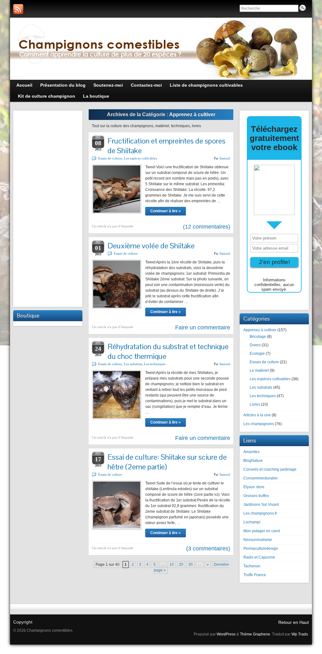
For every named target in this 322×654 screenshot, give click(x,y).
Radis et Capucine (259, 557)
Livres (255, 404)
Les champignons (258, 424)
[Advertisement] (48, 208)
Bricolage (258, 336)
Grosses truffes (256, 496)
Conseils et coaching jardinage (270, 469)
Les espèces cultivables (140, 158)
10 (171, 564)
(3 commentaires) (208, 548)
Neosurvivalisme (257, 540)
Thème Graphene (255, 634)
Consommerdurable (260, 478)
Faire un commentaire (202, 327)
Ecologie (257, 353)
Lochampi (251, 522)
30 (190, 564)
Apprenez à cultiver (259, 330)
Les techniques (154, 364)
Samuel (224, 158)
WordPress (226, 634)
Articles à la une (257, 415)
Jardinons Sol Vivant (261, 504)
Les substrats (133, 364)
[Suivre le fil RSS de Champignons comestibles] (18, 9)
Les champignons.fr (260, 513)
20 (181, 564)
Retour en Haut (293, 622)
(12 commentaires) (206, 227)
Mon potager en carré (261, 531)
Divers (255, 345)
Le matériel (259, 370)
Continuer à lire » (165, 211)
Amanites (251, 452)
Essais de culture (110, 158)
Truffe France (254, 575)
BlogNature (253, 460)
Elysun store (253, 487)
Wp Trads (299, 634)
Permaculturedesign (260, 548)
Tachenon (251, 566)
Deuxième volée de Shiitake (151, 246)
